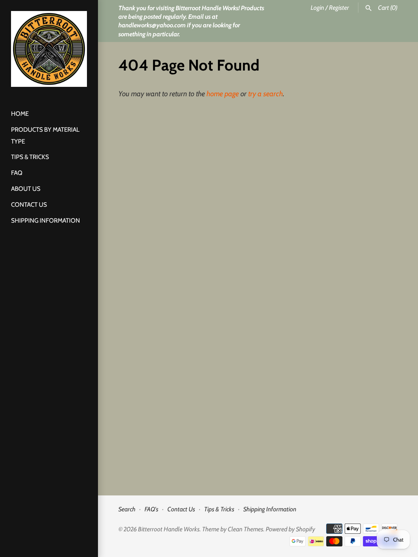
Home (20, 113)
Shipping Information (45, 220)
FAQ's (151, 509)
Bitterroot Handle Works (169, 529)
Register (339, 7)
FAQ (16, 173)
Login (317, 7)
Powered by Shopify (290, 529)
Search (127, 509)
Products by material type (45, 135)
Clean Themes (245, 529)
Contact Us (29, 204)
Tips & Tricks (30, 157)
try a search (265, 93)
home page (223, 93)
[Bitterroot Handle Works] (49, 49)
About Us (25, 188)
